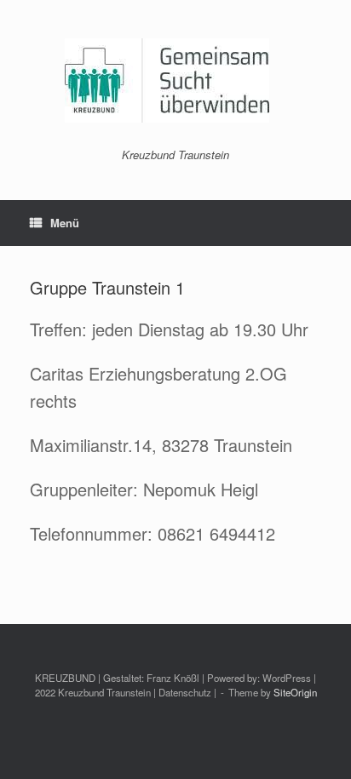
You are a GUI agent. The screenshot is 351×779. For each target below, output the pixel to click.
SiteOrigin (295, 692)
